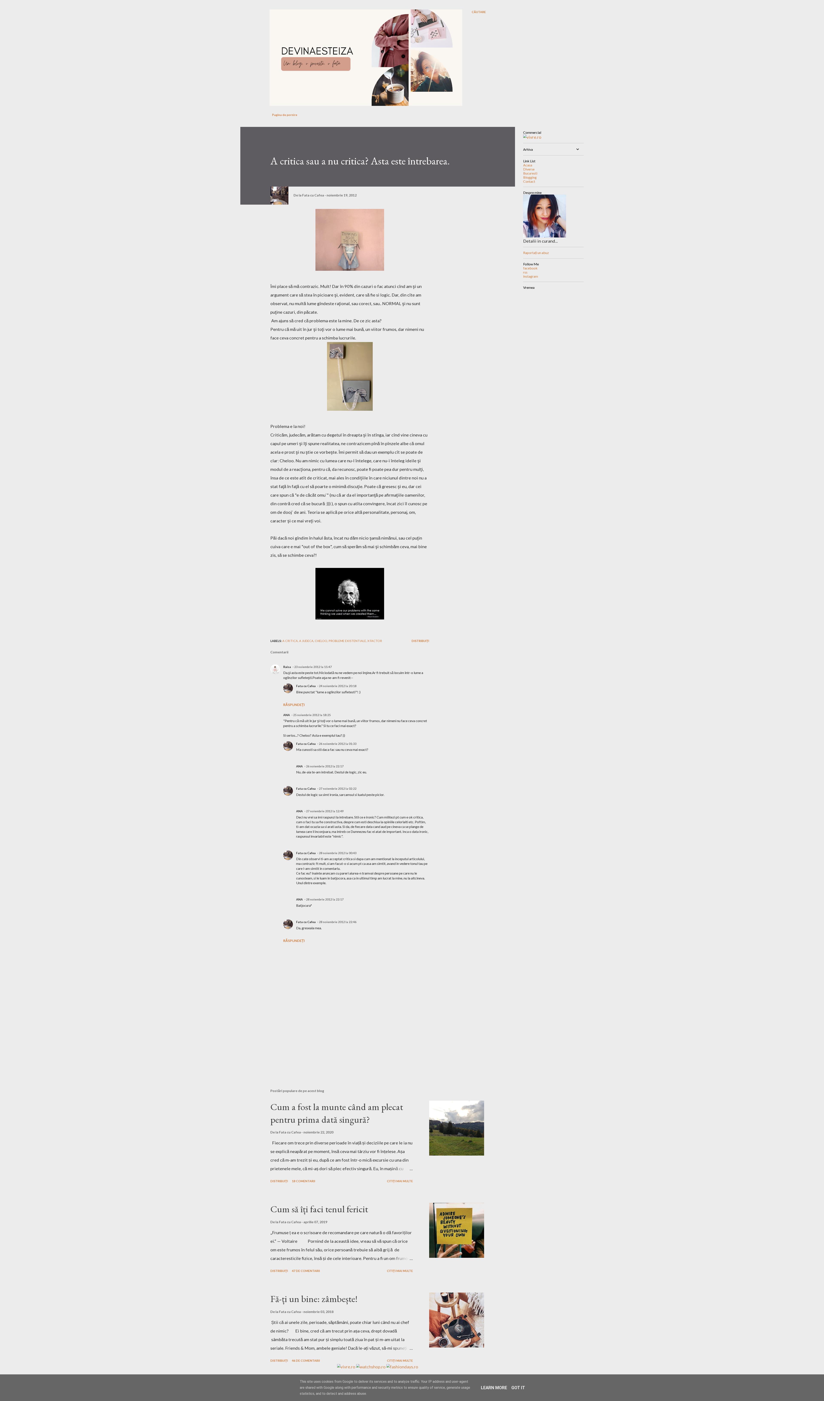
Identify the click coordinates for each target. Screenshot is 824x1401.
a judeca (306, 641)
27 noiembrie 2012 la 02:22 (337, 788)
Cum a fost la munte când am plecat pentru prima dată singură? (336, 1113)
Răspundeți (294, 705)
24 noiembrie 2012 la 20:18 (337, 686)
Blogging (530, 177)
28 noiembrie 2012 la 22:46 (337, 922)
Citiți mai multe (400, 1181)
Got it (518, 1387)
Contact (529, 181)
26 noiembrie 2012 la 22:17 (325, 766)
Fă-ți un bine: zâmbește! (313, 1299)
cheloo (321, 641)
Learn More (494, 1387)
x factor (374, 641)
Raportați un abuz (536, 253)
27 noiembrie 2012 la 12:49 (325, 811)
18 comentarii (303, 1181)
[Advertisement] (342, 1035)
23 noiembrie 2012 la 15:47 (313, 667)
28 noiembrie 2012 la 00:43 (337, 853)
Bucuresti (530, 173)
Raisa (287, 667)
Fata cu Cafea (306, 686)
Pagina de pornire (284, 115)
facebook (530, 268)
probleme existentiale (347, 641)
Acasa (527, 165)
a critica (290, 641)
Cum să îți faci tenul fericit (319, 1209)
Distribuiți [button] (420, 641)
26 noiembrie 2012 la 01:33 (337, 743)
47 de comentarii (306, 1271)
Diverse (529, 169)
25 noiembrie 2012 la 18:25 (312, 715)
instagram (530, 276)
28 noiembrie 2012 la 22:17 (325, 899)
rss (525, 272)
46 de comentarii (306, 1360)
